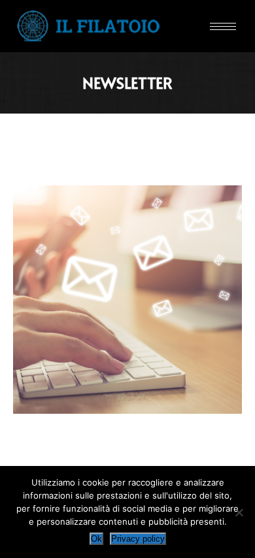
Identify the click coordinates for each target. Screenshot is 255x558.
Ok (96, 539)
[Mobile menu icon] (223, 26)
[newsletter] (127, 299)
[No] (238, 512)
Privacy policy (138, 539)
